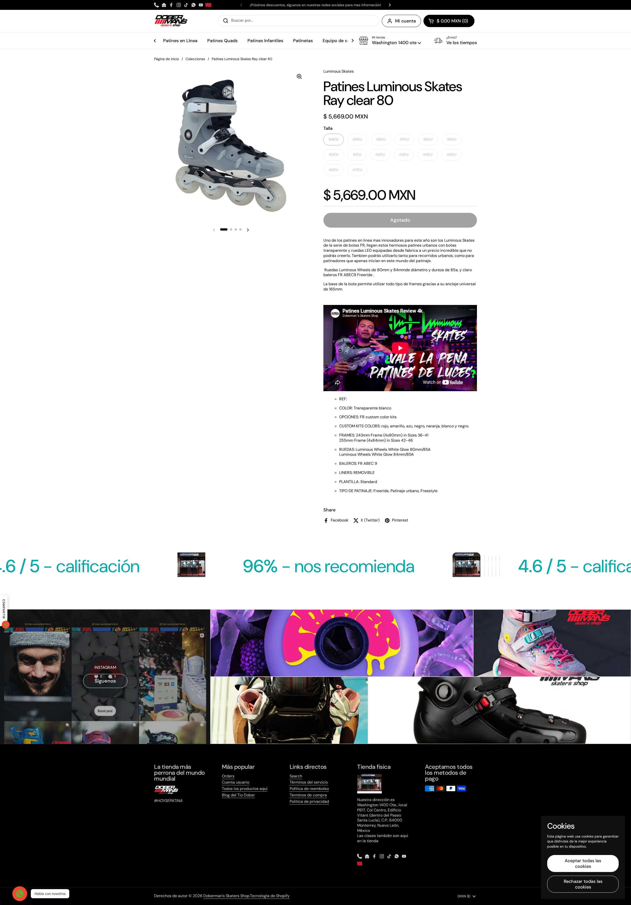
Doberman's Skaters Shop (226, 895)
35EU (357, 139)
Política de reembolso (309, 788)
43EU (404, 154)
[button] (448, 21)
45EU (451, 154)
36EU (381, 139)
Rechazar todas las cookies (583, 884)
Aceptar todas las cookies (583, 863)
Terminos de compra (308, 795)
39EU (451, 139)
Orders (228, 776)
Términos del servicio (309, 782)
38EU (428, 139)
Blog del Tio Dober (238, 795)
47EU (357, 169)
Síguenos (105, 681)
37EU (404, 139)
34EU (333, 139)
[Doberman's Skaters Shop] (171, 21)
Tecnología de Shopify (270, 895)
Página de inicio (166, 59)
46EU (333, 169)
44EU (428, 154)
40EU (334, 154)
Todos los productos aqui (244, 788)
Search (296, 776)
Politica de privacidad (309, 801)
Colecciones (195, 59)
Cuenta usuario (235, 782)
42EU (380, 154)
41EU (357, 154)
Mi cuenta (405, 21)
